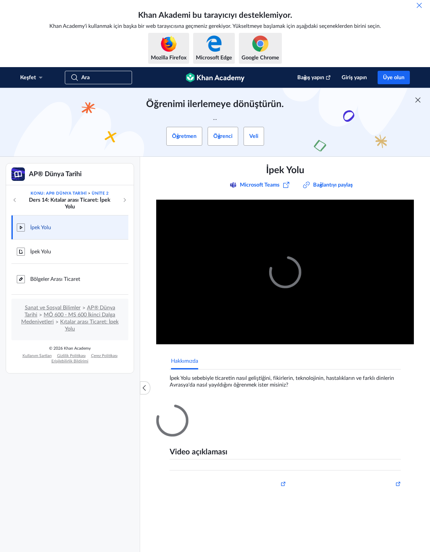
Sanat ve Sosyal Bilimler (53, 307)
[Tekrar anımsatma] (419, 5)
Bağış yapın (310, 77)
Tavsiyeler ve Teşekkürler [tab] (231, 410)
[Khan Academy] (215, 77)
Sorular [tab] (186, 410)
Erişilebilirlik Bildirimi (69, 361)
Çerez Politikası (104, 356)
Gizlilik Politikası (71, 356)
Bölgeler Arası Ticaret (55, 279)
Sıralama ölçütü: (313, 490)
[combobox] (364, 490)
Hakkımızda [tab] (184, 361)
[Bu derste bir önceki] (15, 200)
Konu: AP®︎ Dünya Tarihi (59, 193)
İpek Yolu (40, 227)
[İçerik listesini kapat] (145, 388)
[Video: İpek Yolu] (285, 272)
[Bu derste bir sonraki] (125, 200)
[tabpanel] (285, 378)
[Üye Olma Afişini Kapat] (418, 100)
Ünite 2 (100, 193)
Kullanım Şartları (37, 356)
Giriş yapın (354, 77)
